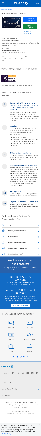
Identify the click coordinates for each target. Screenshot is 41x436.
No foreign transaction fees (22, 231)
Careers (4, 405)
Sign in (38, 3)
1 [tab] (17, 356)
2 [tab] (20, 356)
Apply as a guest (32, 26)
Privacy (11, 405)
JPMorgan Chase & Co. (29, 402)
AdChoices (24, 407)
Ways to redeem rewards (21, 225)
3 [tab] (24, 356)
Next (27, 356)
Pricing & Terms (28, 33)
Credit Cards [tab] (21, 382)
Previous (14, 356)
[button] (39, 424)
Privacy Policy (6, 434)
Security (17, 405)
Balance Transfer (29, 339)
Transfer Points (17, 236)
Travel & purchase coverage (22, 242)
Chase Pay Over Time (20, 254)
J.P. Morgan (18, 402)
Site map (16, 407)
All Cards (30, 328)
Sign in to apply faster (32, 19)
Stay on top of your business (22, 248)
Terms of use (26, 405)
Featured (11, 328)
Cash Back (11, 339)
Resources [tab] (21, 395)
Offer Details (28, 31)
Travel (12, 351)
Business (30, 351)
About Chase (8, 402)
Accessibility (35, 405)
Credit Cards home (6, 9)
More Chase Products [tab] (21, 389)
